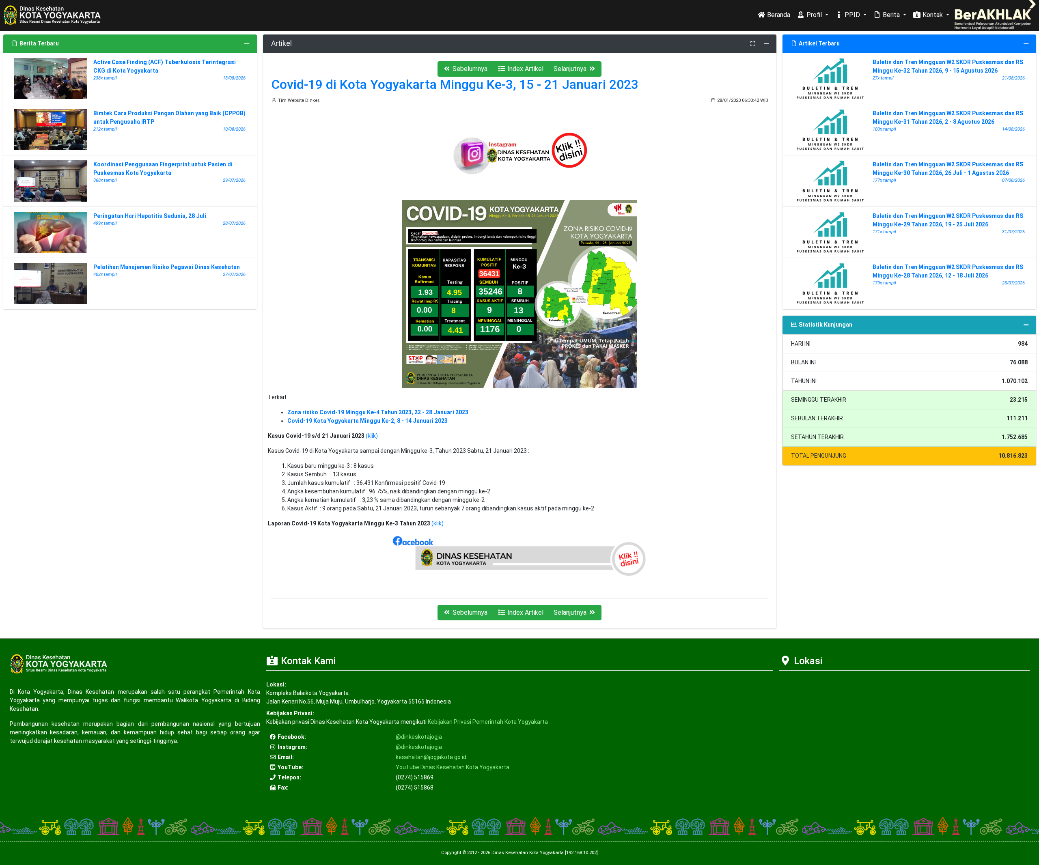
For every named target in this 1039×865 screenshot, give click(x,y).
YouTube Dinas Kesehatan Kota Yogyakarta (452, 767)
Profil (814, 15)
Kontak (932, 15)
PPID (852, 15)
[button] (465, 69)
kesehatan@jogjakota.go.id (431, 757)
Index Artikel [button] (524, 69)
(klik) (372, 435)
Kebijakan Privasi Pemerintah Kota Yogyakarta (488, 722)
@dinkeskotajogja (419, 737)
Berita (891, 15)
